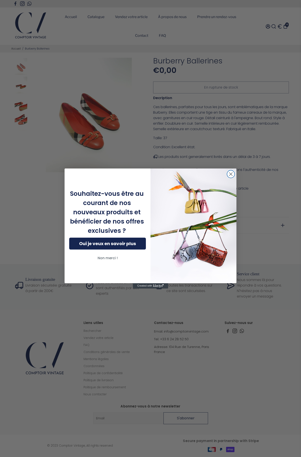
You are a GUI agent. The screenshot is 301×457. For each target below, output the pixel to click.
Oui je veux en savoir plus (107, 244)
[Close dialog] (231, 174)
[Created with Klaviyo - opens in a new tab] (150, 286)
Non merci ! (108, 258)
